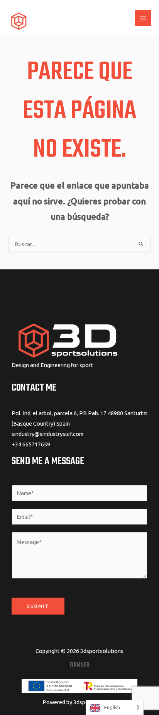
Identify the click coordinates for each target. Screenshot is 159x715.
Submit (38, 605)
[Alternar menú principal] (143, 18)
